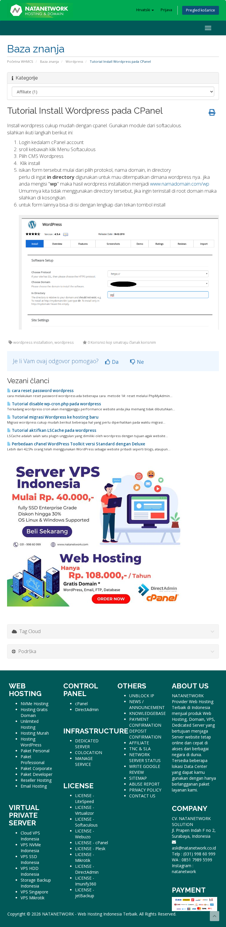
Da (114, 361)
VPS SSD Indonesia (30, 859)
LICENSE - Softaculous (86, 822)
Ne (139, 361)
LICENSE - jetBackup (84, 892)
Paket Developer (36, 774)
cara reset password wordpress (42, 390)
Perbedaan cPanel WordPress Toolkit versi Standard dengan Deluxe (78, 444)
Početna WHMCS (20, 61)
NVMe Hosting (34, 703)
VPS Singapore (34, 892)
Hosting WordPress (31, 742)
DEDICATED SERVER (87, 743)
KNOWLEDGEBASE (147, 713)
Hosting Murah (35, 733)
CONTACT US (142, 796)
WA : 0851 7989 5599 (192, 859)
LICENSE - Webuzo (84, 834)
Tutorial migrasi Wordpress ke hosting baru (55, 417)
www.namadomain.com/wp (179, 183)
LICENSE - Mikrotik (84, 857)
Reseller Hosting (36, 780)
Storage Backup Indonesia (36, 883)
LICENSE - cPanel (91, 842)
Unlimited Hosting (30, 724)
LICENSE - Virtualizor (84, 810)
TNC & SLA (140, 748)
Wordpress (74, 61)
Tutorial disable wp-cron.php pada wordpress (56, 404)
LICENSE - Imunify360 (85, 881)
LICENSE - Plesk (90, 848)
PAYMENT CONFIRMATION (145, 722)
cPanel (81, 703)
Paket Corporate (36, 768)
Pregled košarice (200, 10)
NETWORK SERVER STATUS (145, 757)
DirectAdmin (87, 709)
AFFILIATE (139, 743)
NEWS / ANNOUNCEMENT (147, 704)
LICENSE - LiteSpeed (84, 798)
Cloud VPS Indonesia (30, 836)
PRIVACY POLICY (145, 790)
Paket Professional (32, 759)
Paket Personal (35, 751)
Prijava (166, 9)
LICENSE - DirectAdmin (87, 869)
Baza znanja (49, 61)
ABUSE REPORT (144, 784)
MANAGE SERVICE (84, 761)
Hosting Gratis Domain (34, 712)
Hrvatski (143, 9)
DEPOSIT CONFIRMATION (145, 734)
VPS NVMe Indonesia (31, 847)
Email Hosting (34, 786)
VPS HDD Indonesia (30, 871)
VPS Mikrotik (32, 897)
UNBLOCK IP (141, 695)
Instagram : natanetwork (184, 868)
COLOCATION (88, 752)
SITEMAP (138, 778)
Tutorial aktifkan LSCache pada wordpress (53, 430)
